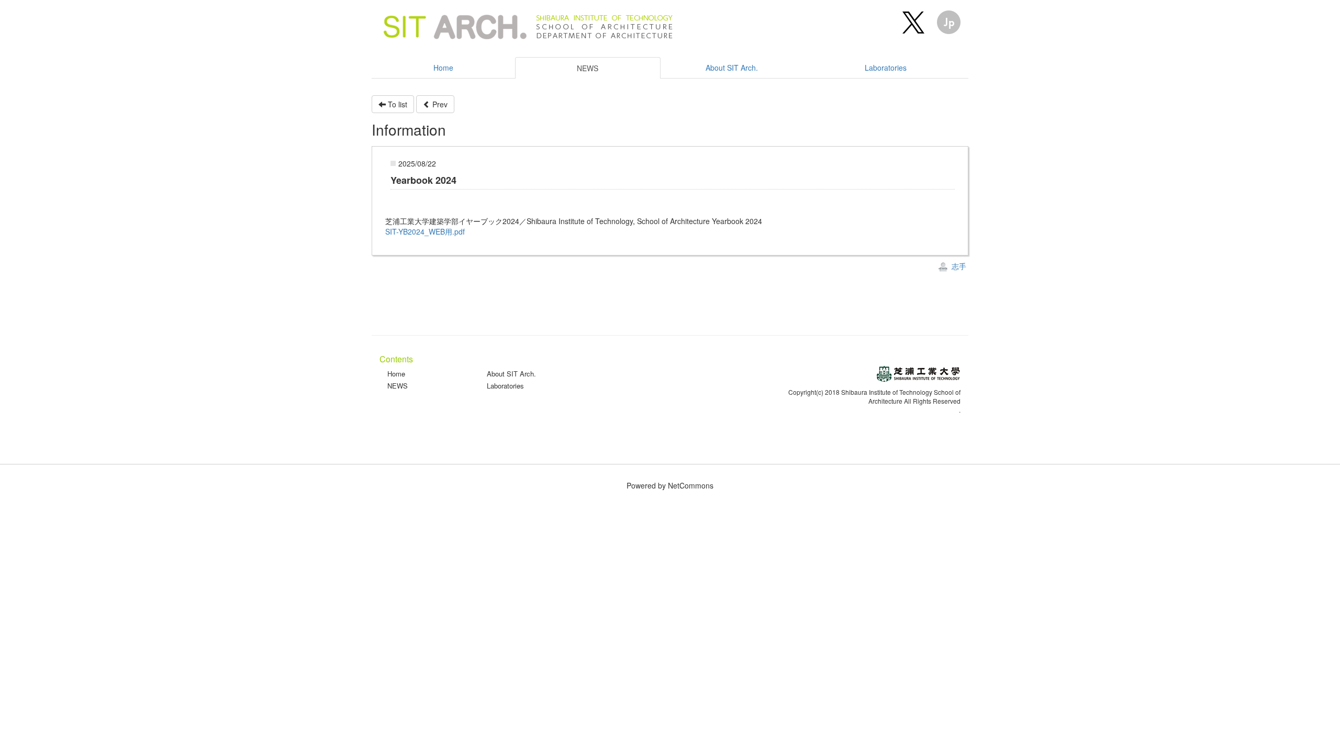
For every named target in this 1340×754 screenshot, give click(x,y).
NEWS (397, 386)
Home (396, 374)
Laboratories (505, 386)
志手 (958, 266)
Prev (439, 104)
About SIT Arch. (511, 374)
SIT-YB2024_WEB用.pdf (425, 231)
